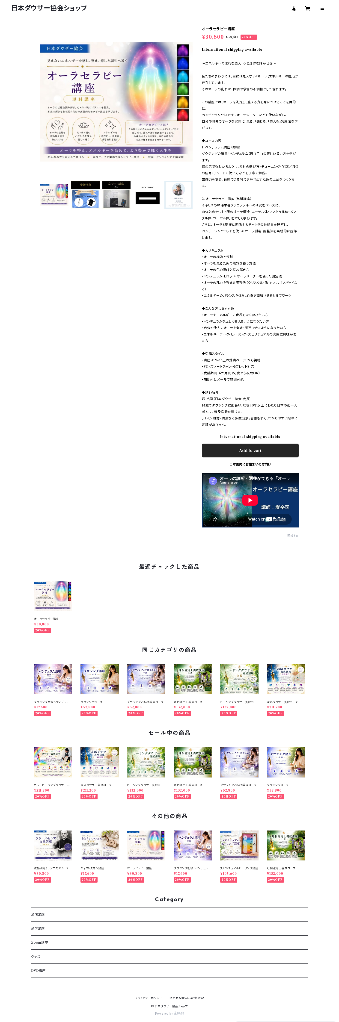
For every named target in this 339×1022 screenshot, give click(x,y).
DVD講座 (38, 971)
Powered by (164, 1013)
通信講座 (38, 914)
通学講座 (38, 928)
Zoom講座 (39, 942)
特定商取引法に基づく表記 (187, 998)
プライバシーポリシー (148, 998)
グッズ (35, 956)
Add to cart (250, 450)
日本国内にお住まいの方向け (250, 464)
